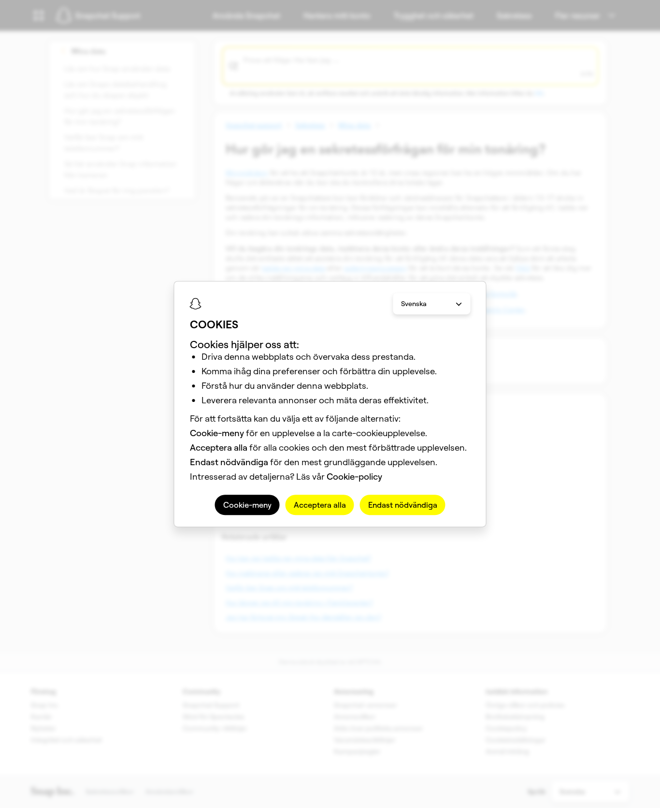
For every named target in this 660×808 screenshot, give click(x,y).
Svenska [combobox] (414, 303)
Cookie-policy (354, 476)
